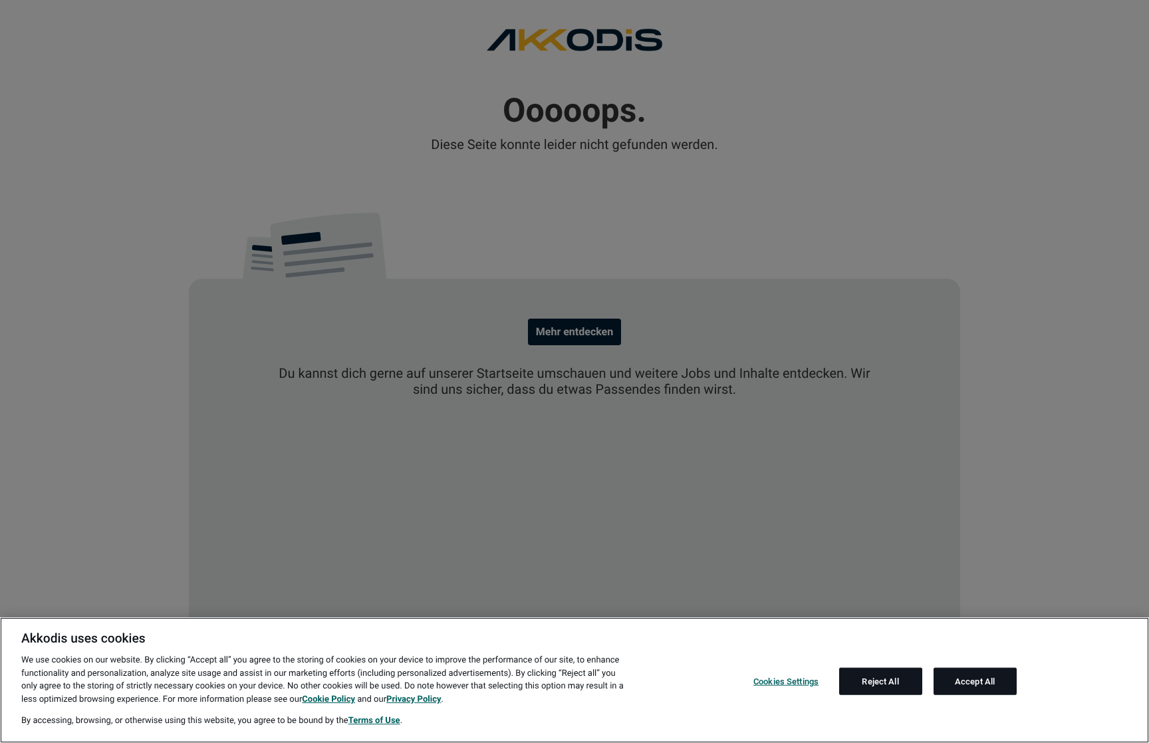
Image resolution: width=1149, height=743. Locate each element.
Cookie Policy (328, 699)
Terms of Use (374, 721)
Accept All (975, 681)
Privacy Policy (413, 699)
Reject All (880, 681)
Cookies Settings (786, 681)
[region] (574, 680)
